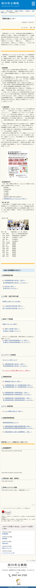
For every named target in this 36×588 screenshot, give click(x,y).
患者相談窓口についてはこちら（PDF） (15, 198)
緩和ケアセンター (7, 548)
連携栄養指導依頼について (10, 422)
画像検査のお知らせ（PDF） (13, 381)
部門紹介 (28, 11)
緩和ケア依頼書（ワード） (12, 331)
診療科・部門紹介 (19, 11)
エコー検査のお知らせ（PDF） (13, 411)
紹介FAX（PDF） (10, 286)
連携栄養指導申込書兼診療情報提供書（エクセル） (19, 428)
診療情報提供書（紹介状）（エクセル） (16, 282)
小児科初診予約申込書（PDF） (13, 306)
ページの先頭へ (32, 560)
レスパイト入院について (10, 360)
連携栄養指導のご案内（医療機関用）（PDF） (18, 432)
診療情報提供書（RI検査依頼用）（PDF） (16, 392)
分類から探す (9, 11)
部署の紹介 (5, 543)
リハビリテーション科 (8, 552)
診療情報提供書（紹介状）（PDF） (15, 280)
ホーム (2, 11)
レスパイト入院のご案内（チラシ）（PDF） (17, 370)
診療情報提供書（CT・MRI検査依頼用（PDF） (18, 385)
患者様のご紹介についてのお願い (11, 301)
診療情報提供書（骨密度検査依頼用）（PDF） (18, 398)
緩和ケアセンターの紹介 (10, 324)
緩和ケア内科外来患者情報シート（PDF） (16, 340)
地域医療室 (5, 533)
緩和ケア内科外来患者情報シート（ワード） (17, 342)
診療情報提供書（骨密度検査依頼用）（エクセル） (19, 400)
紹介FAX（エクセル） (11, 288)
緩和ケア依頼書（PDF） (12, 328)
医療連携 (4, 538)
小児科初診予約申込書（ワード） (14, 308)
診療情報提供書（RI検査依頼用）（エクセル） (18, 394)
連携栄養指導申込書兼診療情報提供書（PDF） (18, 426)
